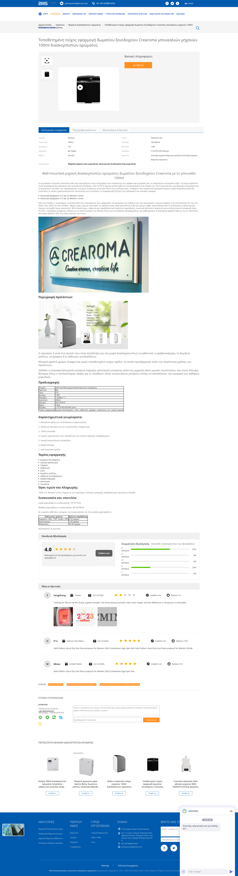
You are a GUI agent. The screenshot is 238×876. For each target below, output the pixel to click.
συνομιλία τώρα (46, 27)
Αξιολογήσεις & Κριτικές (115, 130)
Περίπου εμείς (96, 14)
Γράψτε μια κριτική (104, 554)
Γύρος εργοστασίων (115, 14)
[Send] (231, 872)
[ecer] (88, 97)
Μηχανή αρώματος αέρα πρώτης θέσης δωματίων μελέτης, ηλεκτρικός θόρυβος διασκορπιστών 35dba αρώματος (85, 787)
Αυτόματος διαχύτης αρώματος (51, 843)
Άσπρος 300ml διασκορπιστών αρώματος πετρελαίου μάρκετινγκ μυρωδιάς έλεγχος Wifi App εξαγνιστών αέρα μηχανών (52, 787)
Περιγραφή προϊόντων (84, 130)
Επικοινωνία (151, 720)
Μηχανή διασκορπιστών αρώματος (53, 829)
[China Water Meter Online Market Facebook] (168, 3)
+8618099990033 (46, 711)
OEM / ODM (96, 837)
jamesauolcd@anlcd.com (76, 3)
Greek (190, 3)
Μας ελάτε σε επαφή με (162, 14)
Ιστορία (73, 837)
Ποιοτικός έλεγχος (137, 14)
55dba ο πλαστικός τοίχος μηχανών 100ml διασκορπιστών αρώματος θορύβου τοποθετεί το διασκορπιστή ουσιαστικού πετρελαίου (119, 788)
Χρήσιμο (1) (176, 595)
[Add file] (183, 872)
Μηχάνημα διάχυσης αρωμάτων (51, 833)
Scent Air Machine (56, 684)
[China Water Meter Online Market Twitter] (173, 3)
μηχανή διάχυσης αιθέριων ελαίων (52, 838)
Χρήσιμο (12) (177, 664)
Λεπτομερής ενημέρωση (54, 130)
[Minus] (231, 811)
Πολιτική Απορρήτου (128, 866)
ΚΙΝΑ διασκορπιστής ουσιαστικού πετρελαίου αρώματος (72, 870)
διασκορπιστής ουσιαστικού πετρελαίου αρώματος (119, 684)
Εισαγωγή (74, 833)
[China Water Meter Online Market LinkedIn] (178, 3)
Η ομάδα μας (75, 847)
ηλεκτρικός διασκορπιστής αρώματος (81, 684)
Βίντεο (66, 14)
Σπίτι (45, 14)
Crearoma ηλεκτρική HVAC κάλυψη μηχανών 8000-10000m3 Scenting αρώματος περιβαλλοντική (185, 785)
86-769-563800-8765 (106, 4)
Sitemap (105, 866)
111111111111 (57, 712)
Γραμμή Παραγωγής (99, 833)
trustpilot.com (155, 595)
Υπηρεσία (74, 842)
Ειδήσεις (180, 14)
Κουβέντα (138, 65)
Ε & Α (93, 842)
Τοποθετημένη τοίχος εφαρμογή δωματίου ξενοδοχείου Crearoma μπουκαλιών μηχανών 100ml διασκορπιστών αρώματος (152, 787)
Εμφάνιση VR (79, 14)
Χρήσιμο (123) (182, 641)
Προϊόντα (55, 14)
